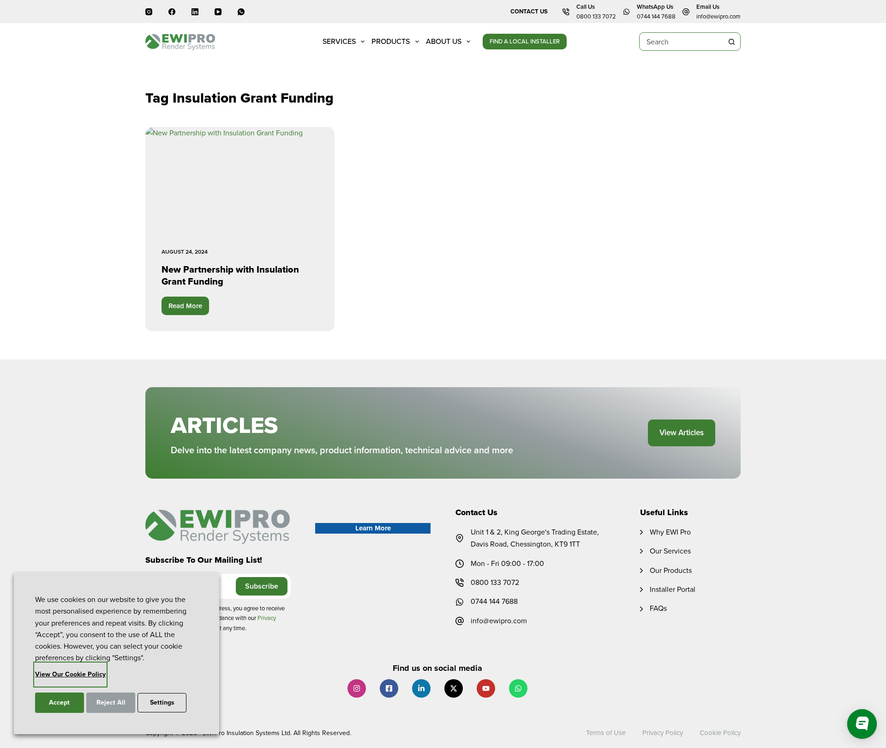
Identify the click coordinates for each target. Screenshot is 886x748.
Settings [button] (162, 702)
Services (339, 41)
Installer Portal (672, 589)
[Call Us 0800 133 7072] (566, 11)
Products (390, 41)
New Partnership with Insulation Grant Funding (230, 275)
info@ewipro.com (718, 16)
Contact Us (529, 11)
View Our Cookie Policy (70, 674)
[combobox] (681, 41)
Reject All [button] (111, 702)
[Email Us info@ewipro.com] (685, 11)
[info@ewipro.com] (459, 621)
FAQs (658, 608)
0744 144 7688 (656, 16)
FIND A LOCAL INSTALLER (525, 41)
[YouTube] (218, 11)
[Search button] (731, 41)
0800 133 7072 (596, 16)
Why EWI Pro (670, 532)
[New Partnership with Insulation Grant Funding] (240, 180)
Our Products (671, 570)
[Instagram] (148, 11)
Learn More (373, 528)
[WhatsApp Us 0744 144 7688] (626, 11)
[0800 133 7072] (459, 582)
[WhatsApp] (241, 11)
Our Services (670, 551)
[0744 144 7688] (459, 602)
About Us (443, 41)
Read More (188, 308)
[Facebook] (171, 11)
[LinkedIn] (195, 11)
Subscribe (261, 586)
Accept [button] (59, 702)
